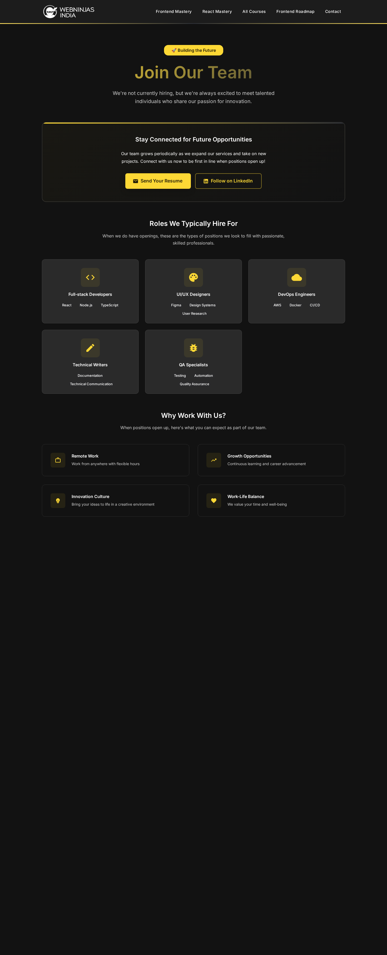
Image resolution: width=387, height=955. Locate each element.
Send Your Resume (161, 181)
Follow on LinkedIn (232, 181)
